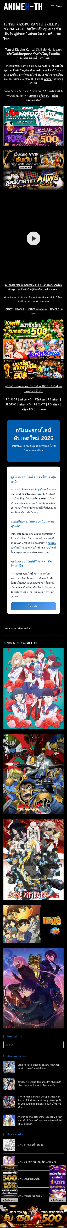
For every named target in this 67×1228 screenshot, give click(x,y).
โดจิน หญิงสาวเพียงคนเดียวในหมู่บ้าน (37, 1161)
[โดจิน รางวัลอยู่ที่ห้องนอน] (9, 1145)
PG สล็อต (53, 399)
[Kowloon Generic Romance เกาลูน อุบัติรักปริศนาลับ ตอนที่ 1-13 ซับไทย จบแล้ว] (9, 1084)
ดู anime (13, 628)
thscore (41, 409)
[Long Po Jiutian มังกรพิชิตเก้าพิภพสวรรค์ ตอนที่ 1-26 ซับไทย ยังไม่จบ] (9, 1067)
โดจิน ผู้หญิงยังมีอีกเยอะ (30, 1195)
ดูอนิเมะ (42, 489)
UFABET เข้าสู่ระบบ (37, 309)
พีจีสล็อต (40, 399)
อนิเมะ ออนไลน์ (24, 628)
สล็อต (55, 95)
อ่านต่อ (33, 606)
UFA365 (19, 309)
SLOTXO (10, 404)
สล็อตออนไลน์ (33, 100)
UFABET (8, 309)
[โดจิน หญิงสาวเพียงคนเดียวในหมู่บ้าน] (9, 1162)
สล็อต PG (44, 95)
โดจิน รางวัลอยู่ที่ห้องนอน (31, 1144)
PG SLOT (11, 399)
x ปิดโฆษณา (9, 1200)
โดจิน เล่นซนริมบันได (29, 1178)
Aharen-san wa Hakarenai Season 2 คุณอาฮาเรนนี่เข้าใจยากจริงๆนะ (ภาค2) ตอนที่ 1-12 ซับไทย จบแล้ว (41, 1120)
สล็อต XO (26, 399)
